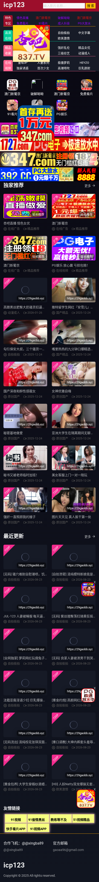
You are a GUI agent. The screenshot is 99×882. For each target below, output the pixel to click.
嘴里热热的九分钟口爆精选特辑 (74, 349)
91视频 (16, 820)
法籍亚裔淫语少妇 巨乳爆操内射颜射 (29, 700)
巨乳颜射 (84, 68)
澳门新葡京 (60, 223)
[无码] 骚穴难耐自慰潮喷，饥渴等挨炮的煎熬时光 (38, 574)
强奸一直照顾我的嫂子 (19, 517)
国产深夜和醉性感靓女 (19, 391)
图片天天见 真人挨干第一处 (71, 517)
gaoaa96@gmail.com (68, 850)
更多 (87, 186)
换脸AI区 (43, 53)
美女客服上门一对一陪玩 (69, 475)
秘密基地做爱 (13, 433)
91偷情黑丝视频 (39, 820)
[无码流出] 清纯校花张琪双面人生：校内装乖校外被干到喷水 (46, 742)
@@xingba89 (13, 850)
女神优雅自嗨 (61, 391)
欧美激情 (64, 38)
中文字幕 (84, 32)
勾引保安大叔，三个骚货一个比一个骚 (30, 349)
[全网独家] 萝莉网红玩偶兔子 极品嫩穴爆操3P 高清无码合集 (46, 658)
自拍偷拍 (64, 32)
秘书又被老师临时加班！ (21, 475)
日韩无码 (43, 38)
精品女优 (84, 47)
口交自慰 (43, 47)
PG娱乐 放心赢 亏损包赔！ (71, 265)
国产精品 (23, 32)
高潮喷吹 (64, 68)
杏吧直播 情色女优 (16, 223)
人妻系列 (43, 62)
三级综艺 (64, 53)
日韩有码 (43, 32)
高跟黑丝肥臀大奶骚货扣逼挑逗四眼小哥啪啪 (35, 307)
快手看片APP (15, 829)
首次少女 (43, 68)
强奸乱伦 (64, 47)
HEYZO (84, 62)
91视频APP (38, 829)
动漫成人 (84, 53)
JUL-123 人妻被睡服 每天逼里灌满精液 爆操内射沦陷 (41, 616)
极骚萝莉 (64, 62)
